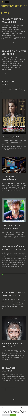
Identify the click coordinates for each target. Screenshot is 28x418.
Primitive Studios (14, 6)
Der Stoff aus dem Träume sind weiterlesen (13, 42)
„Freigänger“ (10, 183)
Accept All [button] (13, 415)
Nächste (11, 389)
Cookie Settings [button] (5, 415)
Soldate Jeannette (13, 137)
